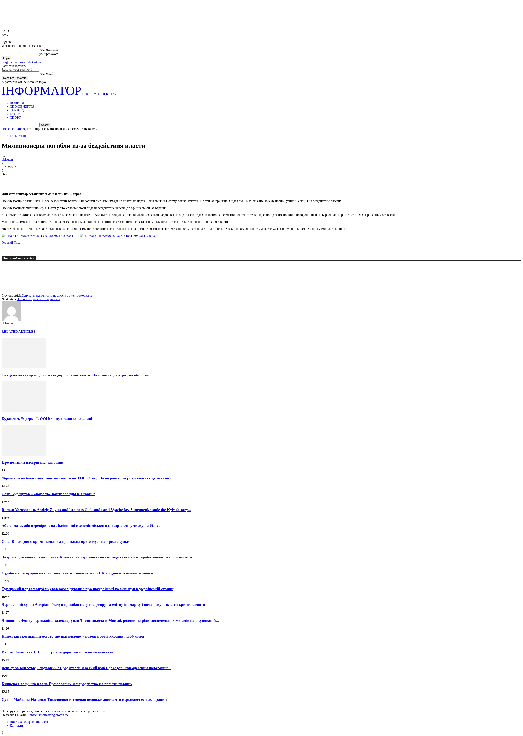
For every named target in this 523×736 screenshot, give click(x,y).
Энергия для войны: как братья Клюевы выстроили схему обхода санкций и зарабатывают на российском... (98, 557)
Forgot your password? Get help (22, 62)
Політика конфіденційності (29, 722)
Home (6, 129)
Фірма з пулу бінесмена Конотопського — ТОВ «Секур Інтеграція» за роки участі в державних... (88, 478)
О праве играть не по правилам (38, 299)
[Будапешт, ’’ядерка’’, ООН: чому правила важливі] (24, 410)
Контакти (16, 725)
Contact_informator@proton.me (48, 715)
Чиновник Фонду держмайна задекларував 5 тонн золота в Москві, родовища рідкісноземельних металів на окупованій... (110, 620)
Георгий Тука (11, 242)
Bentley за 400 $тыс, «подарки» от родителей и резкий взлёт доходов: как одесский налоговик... (86, 668)
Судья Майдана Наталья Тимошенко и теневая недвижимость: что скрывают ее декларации (84, 699)
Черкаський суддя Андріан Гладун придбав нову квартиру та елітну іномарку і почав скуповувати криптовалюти (103, 604)
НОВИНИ (17, 103)
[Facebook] (8, 180)
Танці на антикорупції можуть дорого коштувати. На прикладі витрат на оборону (75, 375)
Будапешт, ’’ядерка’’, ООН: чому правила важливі (47, 419)
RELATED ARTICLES (18, 331)
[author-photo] (11, 319)
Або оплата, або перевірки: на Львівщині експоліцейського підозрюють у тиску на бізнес (81, 525)
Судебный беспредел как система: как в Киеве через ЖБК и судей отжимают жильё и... (79, 573)
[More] (67, 180)
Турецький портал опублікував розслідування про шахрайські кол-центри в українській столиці (88, 589)
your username (48, 49)
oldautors (7, 159)
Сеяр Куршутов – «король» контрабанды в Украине (48, 494)
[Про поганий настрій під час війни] (24, 454)
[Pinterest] (38, 180)
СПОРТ (15, 117)
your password (48, 54)
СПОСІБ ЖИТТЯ (22, 106)
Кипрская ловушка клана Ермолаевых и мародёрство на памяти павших (67, 684)
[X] (23, 180)
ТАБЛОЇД (17, 110)
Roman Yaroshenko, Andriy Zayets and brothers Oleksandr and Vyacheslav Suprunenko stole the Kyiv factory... (96, 510)
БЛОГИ (15, 114)
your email (46, 73)
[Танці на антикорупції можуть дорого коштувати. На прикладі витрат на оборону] (24, 367)
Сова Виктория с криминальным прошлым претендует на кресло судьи (65, 541)
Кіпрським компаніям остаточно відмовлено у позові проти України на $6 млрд (73, 636)
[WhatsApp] (52, 180)
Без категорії (19, 129)
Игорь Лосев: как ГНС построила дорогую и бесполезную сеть (57, 652)
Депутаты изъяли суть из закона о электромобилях (56, 295)
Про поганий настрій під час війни (32, 462)
